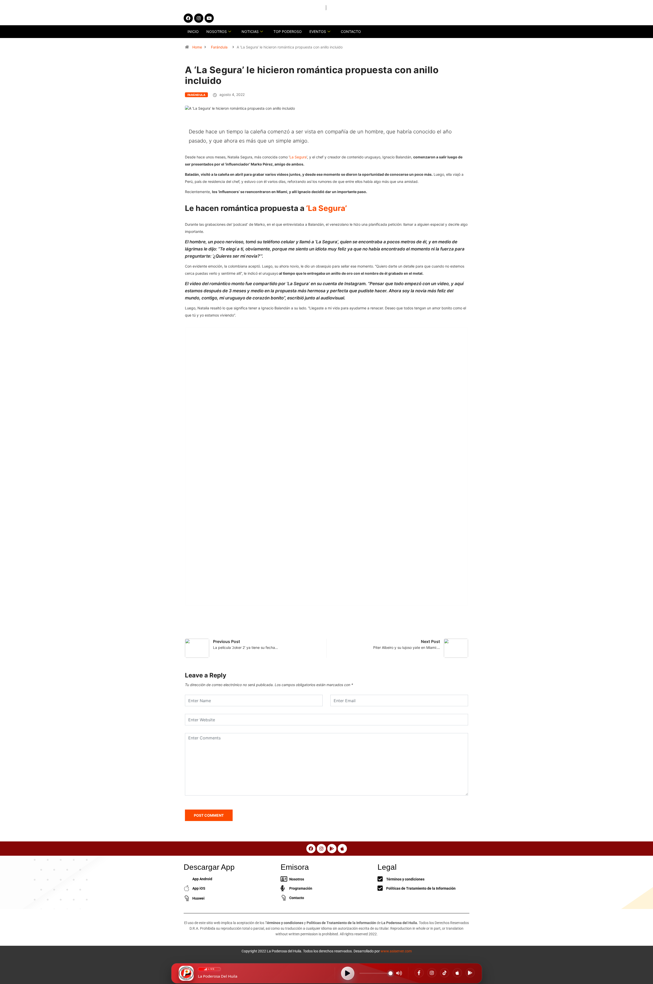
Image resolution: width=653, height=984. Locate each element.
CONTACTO (351, 31)
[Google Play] (470, 972)
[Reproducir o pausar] (347, 973)
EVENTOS (317, 31)
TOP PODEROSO (287, 31)
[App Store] (457, 972)
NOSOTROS (216, 31)
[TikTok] (444, 972)
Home (197, 47)
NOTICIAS (250, 31)
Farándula (219, 47)
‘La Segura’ (326, 208)
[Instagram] (431, 972)
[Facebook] (419, 972)
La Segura (298, 157)
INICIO (193, 31)
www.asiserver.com (396, 951)
